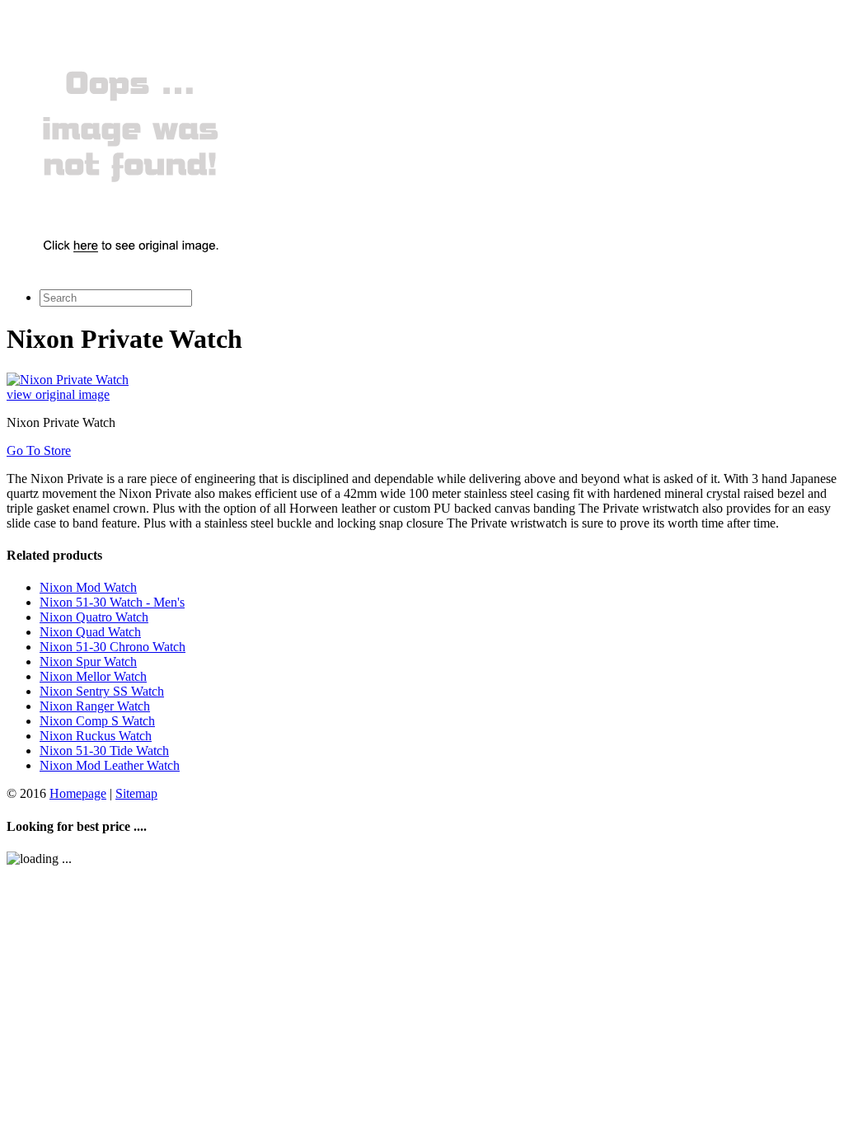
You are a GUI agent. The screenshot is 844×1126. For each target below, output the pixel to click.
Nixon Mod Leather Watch (110, 765)
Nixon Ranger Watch (95, 706)
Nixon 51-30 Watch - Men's (112, 602)
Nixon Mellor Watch (93, 676)
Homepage (77, 793)
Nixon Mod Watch (88, 587)
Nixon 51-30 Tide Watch (104, 751)
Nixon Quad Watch (90, 632)
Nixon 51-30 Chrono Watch (112, 647)
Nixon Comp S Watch (97, 721)
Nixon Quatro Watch (94, 617)
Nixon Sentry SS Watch (102, 691)
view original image (58, 394)
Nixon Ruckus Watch (96, 736)
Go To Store (39, 450)
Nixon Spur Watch (88, 661)
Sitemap (136, 793)
